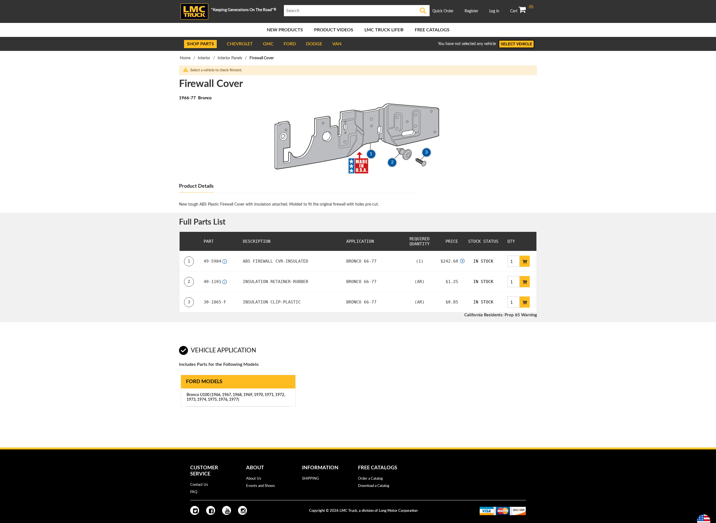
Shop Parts (200, 44)
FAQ (193, 492)
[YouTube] (226, 510)
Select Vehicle (516, 44)
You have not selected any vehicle (467, 44)
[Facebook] (210, 510)
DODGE (314, 44)
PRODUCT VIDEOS (333, 30)
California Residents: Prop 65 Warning (500, 315)
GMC (268, 44)
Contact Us (199, 485)
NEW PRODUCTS (285, 30)
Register (471, 11)
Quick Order (443, 11)
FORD (290, 44)
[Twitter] (194, 510)
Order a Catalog (370, 478)
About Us (253, 478)
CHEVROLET (240, 44)
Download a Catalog (373, 486)
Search (423, 10)
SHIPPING (310, 478)
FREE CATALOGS (432, 30)
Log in (494, 11)
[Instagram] (242, 510)
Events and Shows (260, 486)
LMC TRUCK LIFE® (384, 30)
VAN (336, 44)
